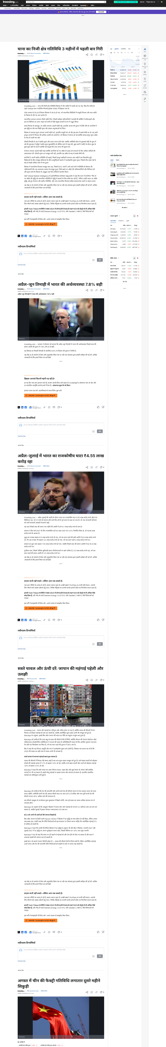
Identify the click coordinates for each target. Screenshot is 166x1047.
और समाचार (124, 180)
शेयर (129, 21)
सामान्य (63, 8)
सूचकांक (117, 21)
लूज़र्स (127, 193)
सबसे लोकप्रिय (17, 8)
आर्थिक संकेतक (51, 8)
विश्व (68, 8)
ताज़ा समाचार (7, 8)
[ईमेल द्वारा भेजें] (54, 220)
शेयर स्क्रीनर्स (75, 5)
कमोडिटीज (37, 8)
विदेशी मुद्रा (31, 8)
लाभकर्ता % (121, 193)
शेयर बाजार (44, 8)
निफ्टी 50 (112, 42)
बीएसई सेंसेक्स (113, 45)
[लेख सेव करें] (91, 27)
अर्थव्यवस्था (58, 8)
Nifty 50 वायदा (114, 51)
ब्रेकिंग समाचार (24, 8)
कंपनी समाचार (80, 8)
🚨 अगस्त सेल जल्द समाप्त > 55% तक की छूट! (126, 2)
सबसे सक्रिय (113, 193)
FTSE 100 (113, 57)
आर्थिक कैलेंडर (66, 5)
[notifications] (158, 2)
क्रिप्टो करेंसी (73, 8)
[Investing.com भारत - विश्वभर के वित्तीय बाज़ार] (10, 2)
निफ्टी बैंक (112, 48)
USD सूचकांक (113, 60)
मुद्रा (111, 21)
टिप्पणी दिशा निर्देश (22, 249)
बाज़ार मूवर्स (114, 188)
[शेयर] (87, 27)
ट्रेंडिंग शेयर (113, 230)
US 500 (112, 54)
